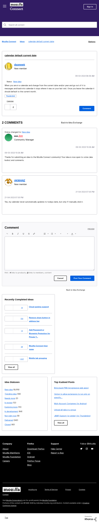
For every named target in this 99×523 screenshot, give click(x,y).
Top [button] (7, 517)
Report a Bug (57, 452)
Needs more (10, 397)
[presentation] (7, 233)
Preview (91, 228)
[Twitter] (81, 448)
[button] (8, 106)
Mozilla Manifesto (11, 452)
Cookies (82, 489)
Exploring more (11, 406)
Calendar (10, 101)
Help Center (56, 448)
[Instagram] (87, 448)
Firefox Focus (33, 460)
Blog (29, 464)
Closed (8, 424)
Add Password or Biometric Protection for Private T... (42, 332)
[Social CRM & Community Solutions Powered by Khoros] (90, 517)
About (6, 448)
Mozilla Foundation (12, 456)
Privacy (68, 489)
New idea (18, 81)
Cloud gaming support (41, 306)
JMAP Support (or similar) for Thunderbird (72, 415)
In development (11, 410)
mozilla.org (32, 489)
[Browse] (5, 6)
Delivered (9, 419)
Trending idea (11, 393)
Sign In (90, 7)
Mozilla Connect (17, 7)
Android (31, 456)
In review (8, 402)
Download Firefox (35, 448)
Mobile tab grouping (40, 357)
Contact (6, 494)
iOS (28, 452)
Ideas (22, 41)
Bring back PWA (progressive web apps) (71, 387)
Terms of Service (51, 489)
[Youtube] (92, 448)
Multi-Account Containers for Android (70, 403)
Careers (6, 460)
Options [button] (91, 41)
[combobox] (49, 25)
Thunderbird (11, 96)
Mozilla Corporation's (14, 499)
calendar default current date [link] (41, 41)
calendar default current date (20, 55)
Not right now (10, 415)
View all (11, 366)
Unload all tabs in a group (65, 409)
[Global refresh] (87, 122)
